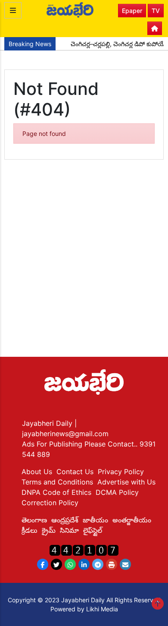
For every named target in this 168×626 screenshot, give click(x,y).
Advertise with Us (126, 482)
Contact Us (74, 471)
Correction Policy (50, 502)
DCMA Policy (117, 492)
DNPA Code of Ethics (56, 492)
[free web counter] (84, 549)
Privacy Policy (121, 471)
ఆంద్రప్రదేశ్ (64, 520)
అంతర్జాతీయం (131, 520)
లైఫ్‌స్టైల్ (92, 530)
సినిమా (69, 530)
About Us (37, 471)
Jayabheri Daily (48, 423)
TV (156, 10)
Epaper (132, 10)
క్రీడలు (29, 530)
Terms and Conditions (57, 482)
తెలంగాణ (34, 520)
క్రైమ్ (49, 530)
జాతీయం (95, 520)
